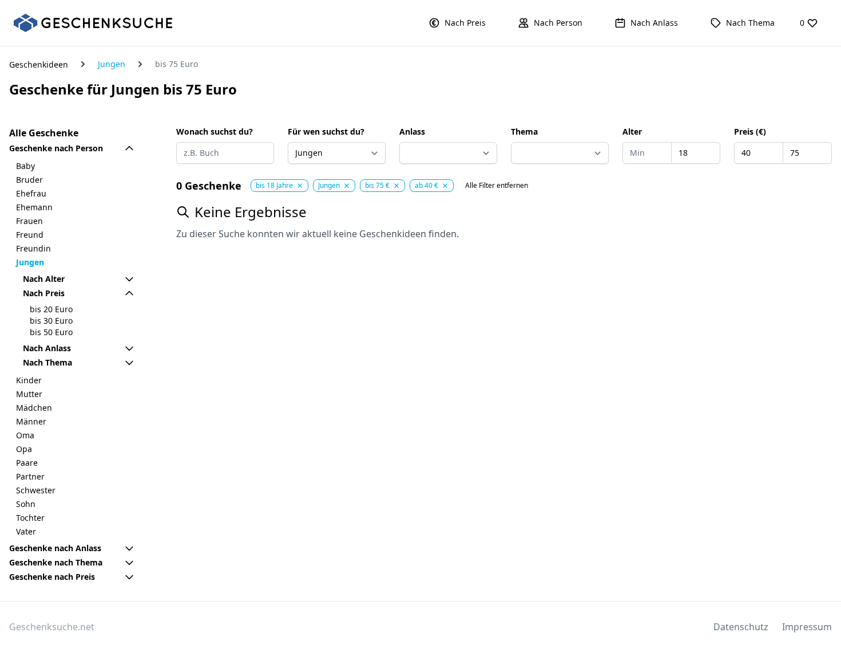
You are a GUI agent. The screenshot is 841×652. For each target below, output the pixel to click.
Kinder (29, 380)
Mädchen (34, 407)
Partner (30, 476)
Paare (27, 462)
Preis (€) (750, 131)
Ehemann (34, 207)
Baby (25, 165)
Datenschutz (740, 626)
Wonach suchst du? (214, 131)
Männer (31, 421)
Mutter (29, 393)
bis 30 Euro (51, 320)
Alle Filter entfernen (496, 185)
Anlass (412, 131)
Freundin (33, 248)
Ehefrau (31, 193)
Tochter (30, 517)
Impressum (807, 626)
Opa (24, 448)
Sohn (25, 503)
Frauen (29, 220)
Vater (26, 531)
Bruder (29, 179)
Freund (29, 234)
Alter (632, 131)
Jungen (111, 63)
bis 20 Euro (51, 309)
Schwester (35, 490)
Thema (524, 131)
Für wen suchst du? (326, 131)
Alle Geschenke (43, 133)
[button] (457, 23)
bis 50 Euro (51, 332)
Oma (25, 435)
